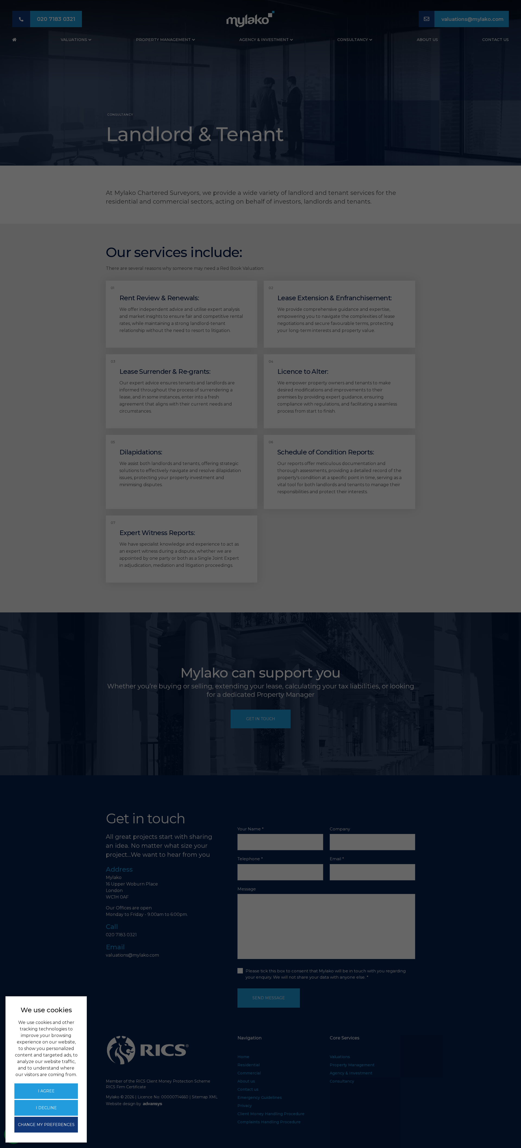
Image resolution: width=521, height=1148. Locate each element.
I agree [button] (46, 1091)
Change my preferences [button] (46, 1124)
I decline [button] (46, 1107)
